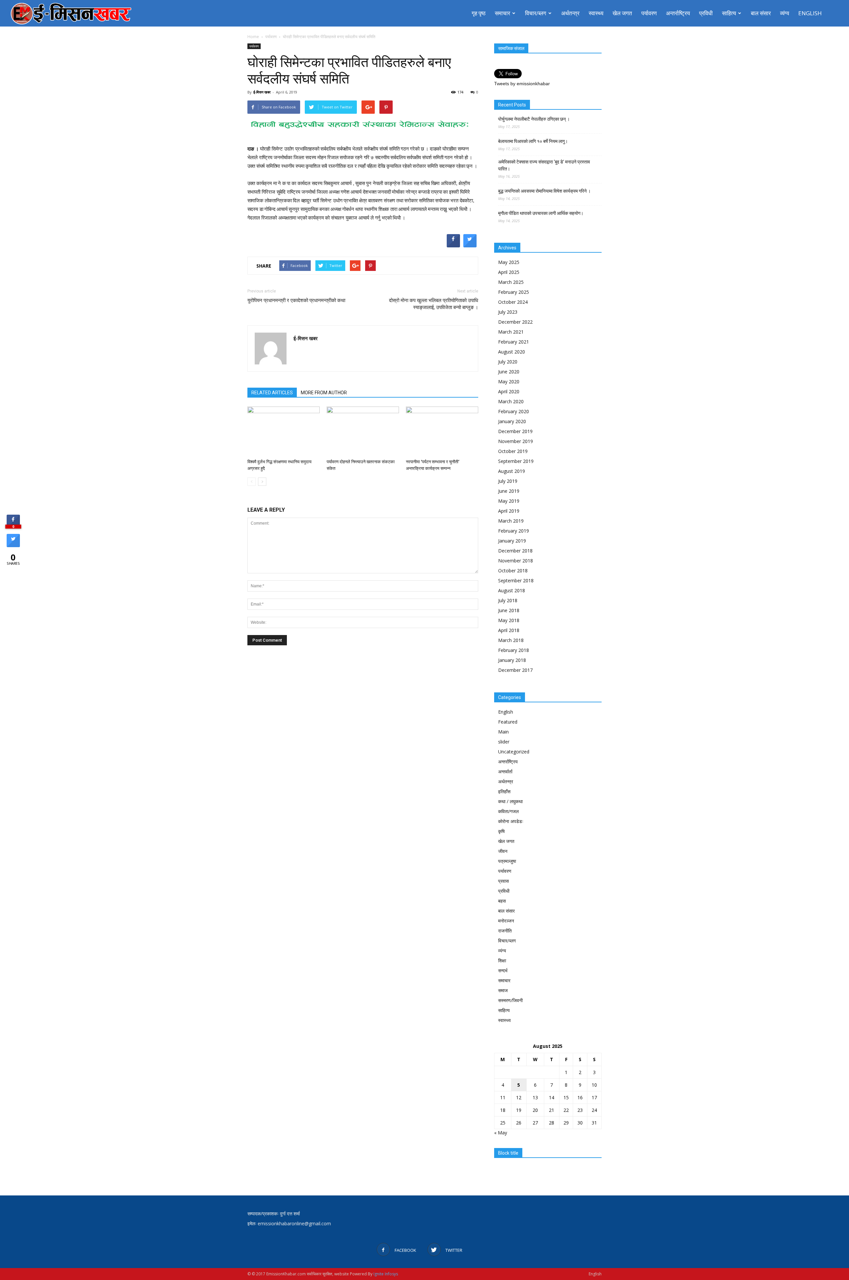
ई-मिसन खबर (262, 92)
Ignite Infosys (385, 1274)
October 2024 (513, 302)
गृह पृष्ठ (479, 13)
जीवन (502, 851)
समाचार (502, 13)
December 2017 (515, 670)
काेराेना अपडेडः (510, 821)
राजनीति (505, 931)
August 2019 (511, 471)
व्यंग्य (784, 13)
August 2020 (511, 352)
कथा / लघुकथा (510, 801)
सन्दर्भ (502, 970)
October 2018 (513, 570)
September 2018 (516, 580)
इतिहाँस (504, 791)
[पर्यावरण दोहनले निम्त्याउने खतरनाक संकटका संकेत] (363, 431)
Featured (507, 722)
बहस (502, 901)
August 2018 (511, 590)
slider (503, 741)
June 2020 (508, 371)
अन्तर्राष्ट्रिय (678, 13)
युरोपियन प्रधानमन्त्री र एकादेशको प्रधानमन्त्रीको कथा (296, 300)
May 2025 (508, 262)
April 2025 (508, 272)
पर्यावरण (649, 13)
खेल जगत (622, 13)
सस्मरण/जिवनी (510, 1000)
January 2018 (512, 660)
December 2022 (515, 322)
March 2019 (511, 521)
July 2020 (507, 361)
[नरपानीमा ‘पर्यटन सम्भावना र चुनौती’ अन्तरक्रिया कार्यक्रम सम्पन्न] (442, 431)
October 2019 (513, 451)
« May (500, 1132)
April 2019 (508, 511)
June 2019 (508, 491)
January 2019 (512, 541)
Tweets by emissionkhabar (522, 83)
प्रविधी (706, 13)
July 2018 (507, 600)
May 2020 (508, 381)
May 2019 (508, 501)
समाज (503, 990)
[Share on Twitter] (470, 245)
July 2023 (507, 312)
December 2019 (515, 431)
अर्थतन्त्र (570, 13)
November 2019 (515, 441)
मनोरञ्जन (506, 921)
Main (503, 732)
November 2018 (515, 560)
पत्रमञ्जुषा (507, 861)
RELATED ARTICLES (272, 392)
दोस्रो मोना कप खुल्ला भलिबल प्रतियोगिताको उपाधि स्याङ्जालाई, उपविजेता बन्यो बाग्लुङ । (433, 303)
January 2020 (512, 421)
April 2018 (508, 630)
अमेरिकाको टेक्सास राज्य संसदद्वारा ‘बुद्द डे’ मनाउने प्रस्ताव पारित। (544, 165)
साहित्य (729, 13)
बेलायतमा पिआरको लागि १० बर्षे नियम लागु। (533, 141)
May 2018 (508, 620)
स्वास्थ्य (596, 13)
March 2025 (511, 282)
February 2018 (513, 650)
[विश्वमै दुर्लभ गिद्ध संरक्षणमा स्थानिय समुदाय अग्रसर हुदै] (283, 431)
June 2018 (508, 610)
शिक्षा (502, 960)
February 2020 (513, 411)
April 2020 (508, 391)
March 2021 (511, 332)
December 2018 (515, 550)
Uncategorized (513, 751)
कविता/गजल (508, 811)
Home (253, 36)
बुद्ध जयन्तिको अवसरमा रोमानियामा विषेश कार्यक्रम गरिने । (544, 191)
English (810, 13)
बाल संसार (761, 13)
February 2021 (513, 342)
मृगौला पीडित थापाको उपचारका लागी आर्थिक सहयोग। (540, 213)
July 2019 (507, 481)
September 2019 (516, 461)
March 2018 (511, 640)
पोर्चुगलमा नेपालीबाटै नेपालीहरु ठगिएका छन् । (534, 119)
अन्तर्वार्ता (505, 771)
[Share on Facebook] (453, 245)
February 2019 (513, 531)
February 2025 (513, 292)
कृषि (501, 831)
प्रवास (503, 881)
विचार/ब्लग (535, 13)
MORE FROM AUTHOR (324, 392)
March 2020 (511, 401)
